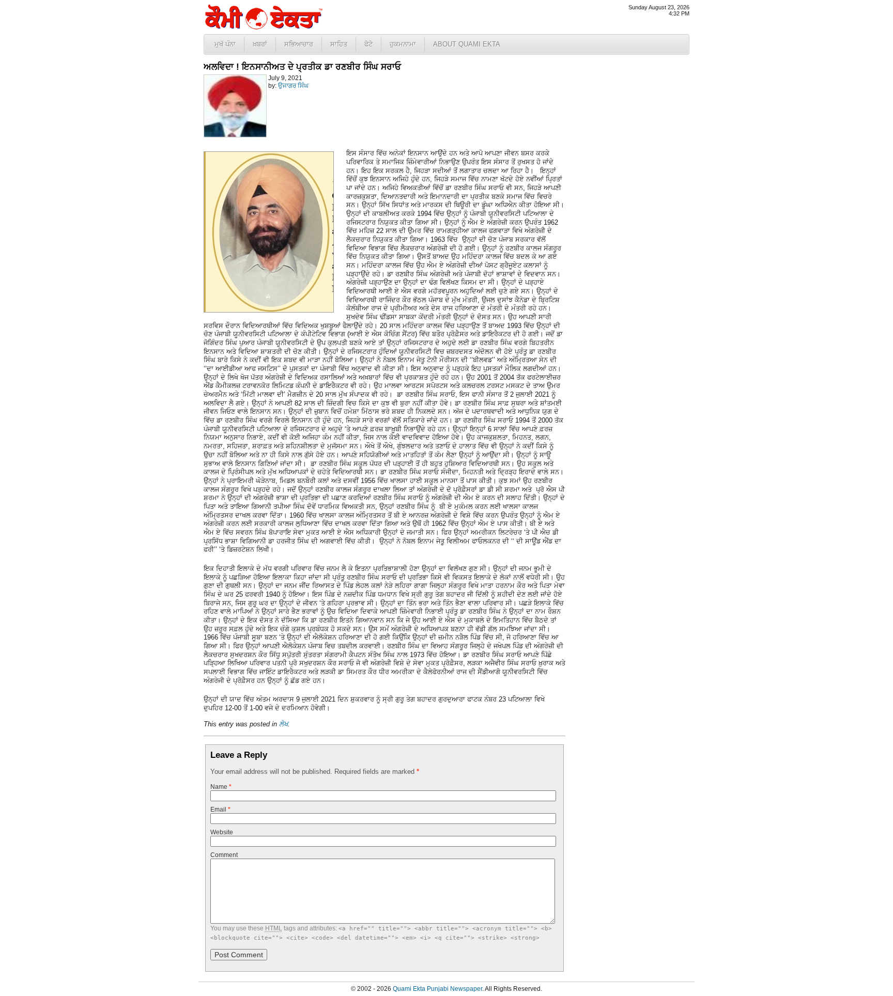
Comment (224, 855)
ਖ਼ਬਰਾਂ (260, 44)
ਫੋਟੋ (368, 44)
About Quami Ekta (466, 44)
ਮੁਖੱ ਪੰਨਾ (225, 44)
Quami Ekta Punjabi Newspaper (437, 988)
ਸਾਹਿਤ (338, 44)
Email (220, 809)
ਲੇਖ (283, 724)
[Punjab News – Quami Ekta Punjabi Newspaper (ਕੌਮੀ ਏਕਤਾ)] (263, 27)
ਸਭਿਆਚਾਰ (298, 44)
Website (221, 832)
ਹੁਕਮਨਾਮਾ (403, 44)
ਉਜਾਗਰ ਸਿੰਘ (293, 85)
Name (221, 786)
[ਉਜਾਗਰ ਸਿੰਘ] (235, 135)
